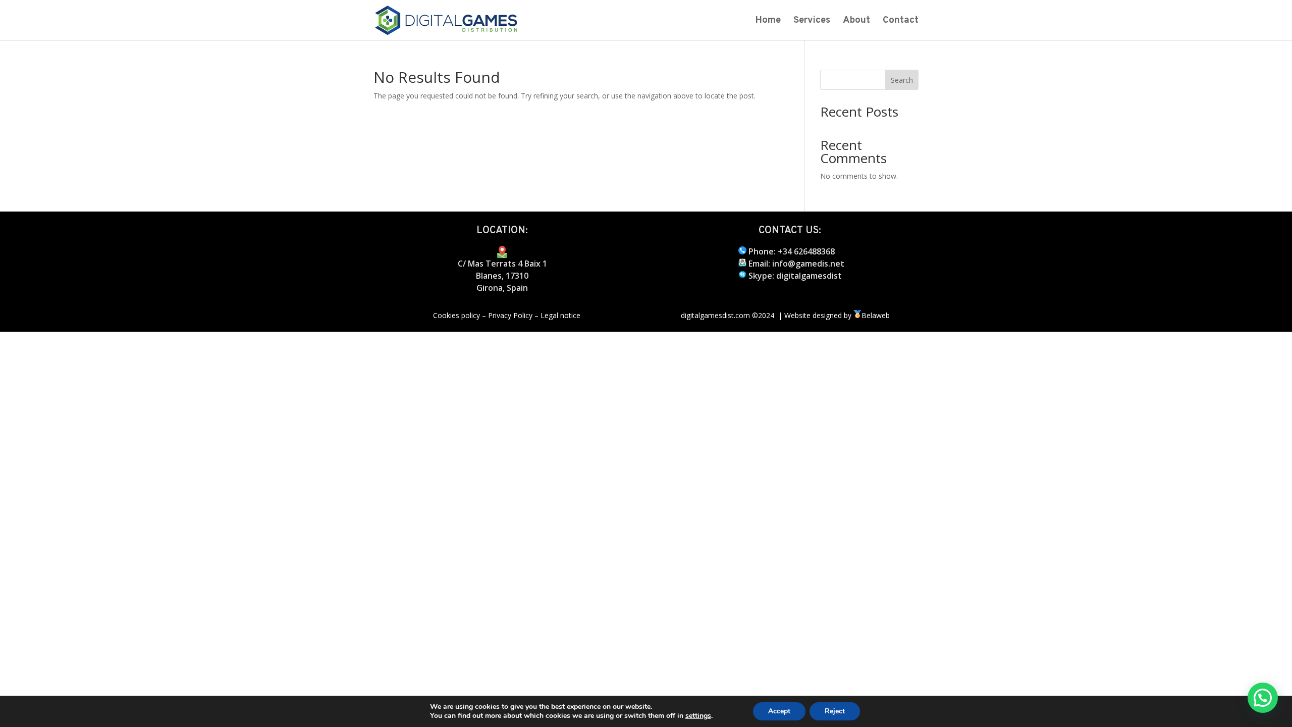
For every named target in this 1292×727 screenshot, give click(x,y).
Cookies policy (456, 315)
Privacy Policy (510, 315)
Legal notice (560, 315)
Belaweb (877, 315)
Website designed (813, 315)
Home (768, 21)
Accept (779, 711)
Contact (901, 21)
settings (698, 715)
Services (811, 21)
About (856, 21)
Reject (835, 711)
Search (902, 80)
